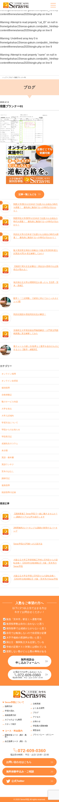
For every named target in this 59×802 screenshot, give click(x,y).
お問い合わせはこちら (18, 762)
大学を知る (7, 408)
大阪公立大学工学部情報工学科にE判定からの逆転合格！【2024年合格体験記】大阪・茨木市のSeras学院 (35, 563)
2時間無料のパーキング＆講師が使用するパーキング (35, 529)
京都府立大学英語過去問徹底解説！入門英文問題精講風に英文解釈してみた (35, 332)
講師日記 (6, 478)
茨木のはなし (8, 471)
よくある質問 (38, 708)
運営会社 (36, 730)
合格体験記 (7, 395)
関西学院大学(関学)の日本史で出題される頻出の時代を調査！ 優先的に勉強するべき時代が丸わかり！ (35, 221)
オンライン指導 (9, 374)
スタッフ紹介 (10, 724)
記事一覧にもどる (27, 194)
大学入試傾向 (8, 415)
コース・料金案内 (13, 730)
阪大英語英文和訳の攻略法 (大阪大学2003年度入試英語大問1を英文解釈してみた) (35, 252)
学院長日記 (7, 436)
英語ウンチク (8, 464)
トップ (4, 77)
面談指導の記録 (9, 492)
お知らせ (36, 721)
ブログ (10, 77)
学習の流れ (9, 711)
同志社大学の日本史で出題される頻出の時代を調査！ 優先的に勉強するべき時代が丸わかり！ (35, 236)
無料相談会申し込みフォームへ (28, 661)
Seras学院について (14, 702)
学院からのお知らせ (11, 429)
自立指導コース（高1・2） (16, 741)
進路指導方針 (10, 715)
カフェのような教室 (13, 720)
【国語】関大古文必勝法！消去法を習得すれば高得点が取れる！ (35, 268)
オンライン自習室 (10, 381)
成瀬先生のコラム (10, 443)
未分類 (5, 450)
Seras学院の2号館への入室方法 (27, 544)
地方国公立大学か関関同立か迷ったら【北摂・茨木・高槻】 (35, 284)
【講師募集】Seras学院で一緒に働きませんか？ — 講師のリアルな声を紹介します (35, 515)
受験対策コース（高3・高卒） (16, 736)
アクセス (36, 717)
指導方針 (8, 706)
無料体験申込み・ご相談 (20, 771)
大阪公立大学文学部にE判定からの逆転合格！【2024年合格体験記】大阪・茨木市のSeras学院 (35, 577)
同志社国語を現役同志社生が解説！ (29, 314)
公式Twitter (17, 781)
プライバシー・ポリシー (43, 735)
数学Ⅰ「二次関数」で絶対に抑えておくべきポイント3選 (35, 300)
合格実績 (36, 704)
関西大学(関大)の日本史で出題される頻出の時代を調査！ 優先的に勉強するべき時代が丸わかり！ (35, 207)
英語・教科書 (8, 457)
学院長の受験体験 (40, 726)
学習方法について (10, 422)
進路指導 (6, 485)
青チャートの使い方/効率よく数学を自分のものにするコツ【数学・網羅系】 (36, 348)
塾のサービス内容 (10, 402)
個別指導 (6, 388)
